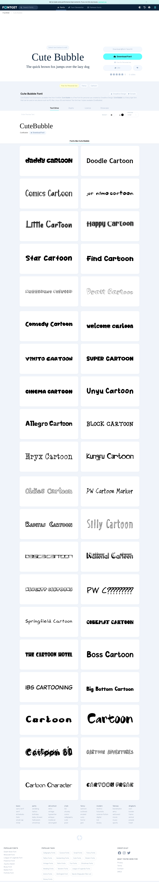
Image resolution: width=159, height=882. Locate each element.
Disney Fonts (47, 879)
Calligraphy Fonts (49, 853)
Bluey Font (8, 867)
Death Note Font (10, 852)
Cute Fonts (77, 858)
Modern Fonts (90, 858)
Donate (133, 94)
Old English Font (62, 874)
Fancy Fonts (91, 853)
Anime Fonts (47, 874)
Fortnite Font (9, 873)
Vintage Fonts (48, 863)
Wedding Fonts (48, 869)
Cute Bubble (66, 98)
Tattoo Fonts (47, 858)
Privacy (120, 863)
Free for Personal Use (69, 86)
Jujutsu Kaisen (9, 864)
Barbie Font (8, 870)
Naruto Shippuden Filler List (81, 874)
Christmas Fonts (87, 863)
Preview (130, 112)
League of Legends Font (13, 858)
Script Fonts (78, 853)
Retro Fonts (61, 863)
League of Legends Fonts (81, 869)
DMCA (119, 872)
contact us (102, 2)
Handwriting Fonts (62, 858)
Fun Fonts (73, 863)
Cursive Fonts (64, 853)
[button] (140, 7)
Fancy (84, 86)
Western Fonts (63, 869)
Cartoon (94, 86)
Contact (120, 869)
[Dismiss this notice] (146, 2)
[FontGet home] (9, 7)
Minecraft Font (9, 855)
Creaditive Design (119, 94)
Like (118, 68)
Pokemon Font (9, 861)
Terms (119, 866)
